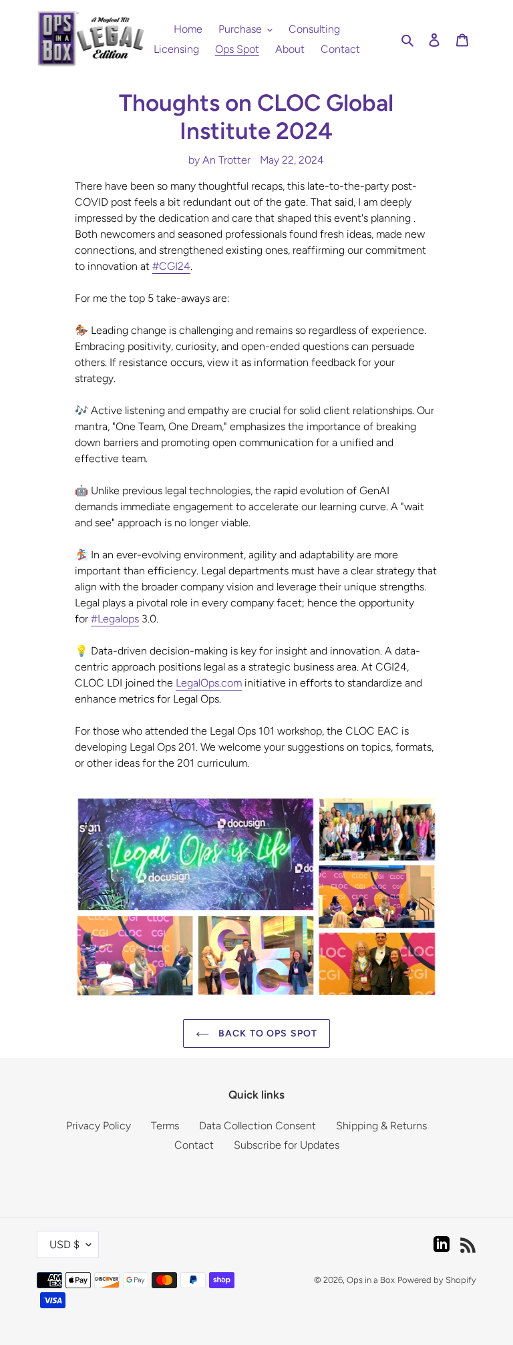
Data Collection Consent (257, 1125)
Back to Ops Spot (266, 1033)
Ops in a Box (371, 1280)
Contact (194, 1145)
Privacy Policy (98, 1125)
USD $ (64, 1244)
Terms (165, 1125)
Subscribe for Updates (286, 1145)
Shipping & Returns (381, 1125)
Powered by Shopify (436, 1280)
